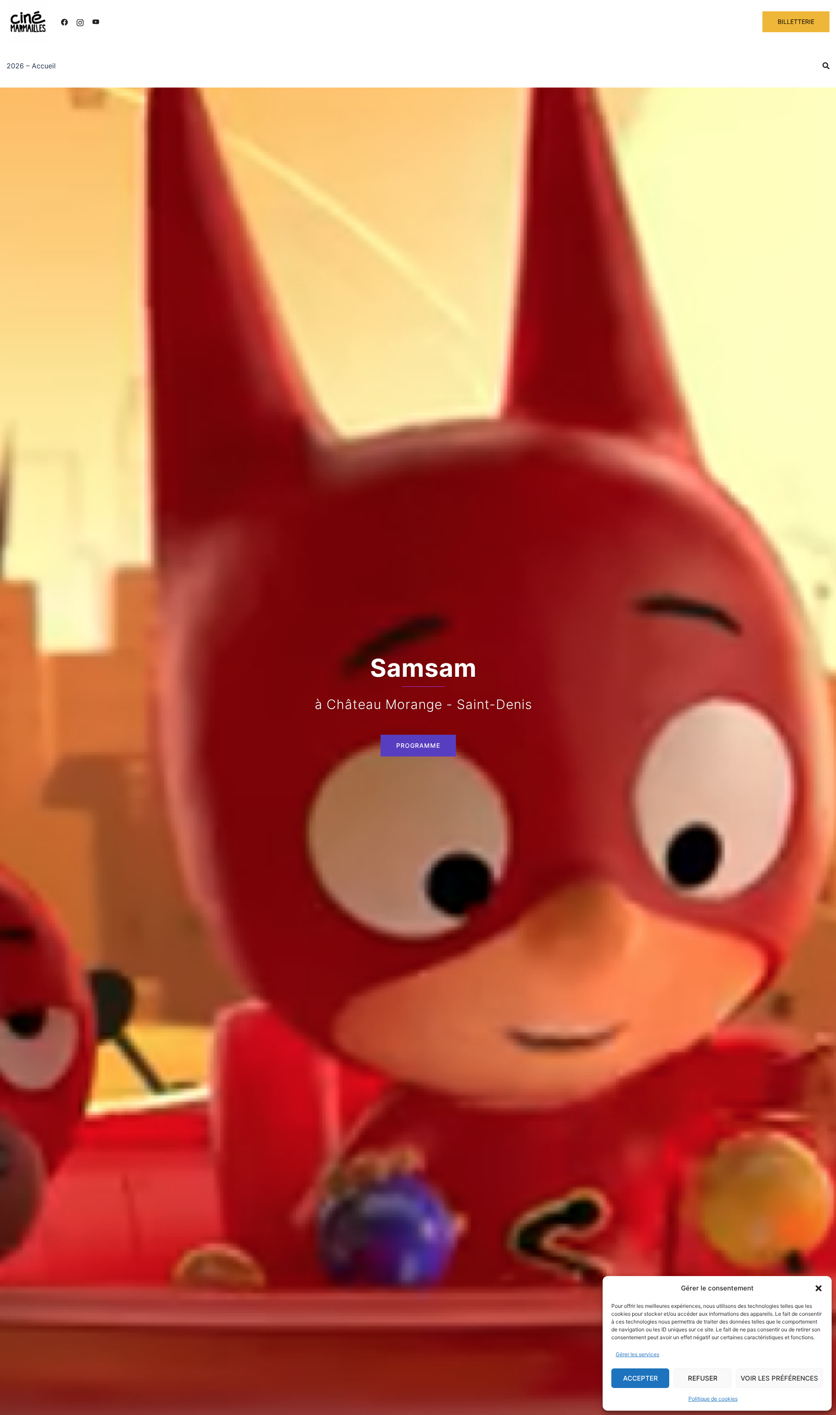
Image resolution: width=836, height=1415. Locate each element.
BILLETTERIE (796, 21)
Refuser (703, 1378)
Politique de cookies (713, 1398)
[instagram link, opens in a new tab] (80, 21)
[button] (818, 1288)
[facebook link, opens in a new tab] (64, 21)
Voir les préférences (779, 1378)
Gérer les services (637, 1354)
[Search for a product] (826, 65)
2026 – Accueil (31, 65)
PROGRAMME (418, 745)
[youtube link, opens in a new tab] (95, 21)
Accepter (640, 1378)
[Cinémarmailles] (28, 21)
